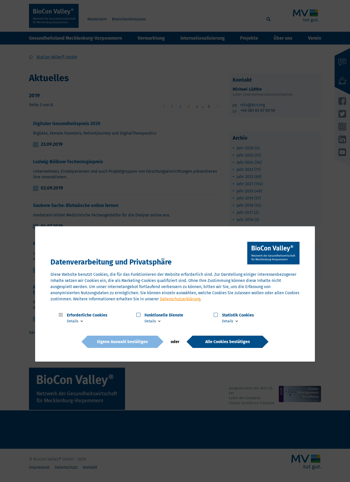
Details (73, 321)
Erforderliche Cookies (87, 314)
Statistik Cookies (238, 314)
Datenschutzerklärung (180, 298)
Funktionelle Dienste (164, 314)
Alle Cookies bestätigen (227, 341)
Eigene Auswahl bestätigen (122, 341)
